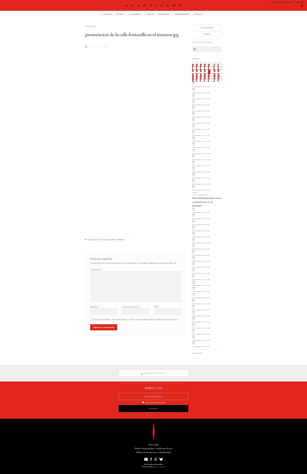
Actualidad (206, 27)
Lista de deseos (286, 2)
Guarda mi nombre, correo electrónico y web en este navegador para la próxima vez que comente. (135, 319)
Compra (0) (299, 2)
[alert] (207, 85)
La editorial (163, 14)
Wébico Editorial (160, 467)
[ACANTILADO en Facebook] (151, 459)
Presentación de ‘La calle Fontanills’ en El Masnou (107, 239)
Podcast (150, 14)
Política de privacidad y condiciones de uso (153, 448)
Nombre (94, 306)
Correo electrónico (131, 306)
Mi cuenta (275, 2)
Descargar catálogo (155, 373)
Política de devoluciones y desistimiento (153, 452)
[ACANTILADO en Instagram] (155, 459)
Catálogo (107, 14)
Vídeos (207, 34)
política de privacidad (158, 402)
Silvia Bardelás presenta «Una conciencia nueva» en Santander (206, 201)
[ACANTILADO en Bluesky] (161, 459)
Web (156, 306)
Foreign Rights (182, 14)
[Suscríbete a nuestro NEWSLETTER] (146, 459)
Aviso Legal (153, 444)
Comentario (96, 269)
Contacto (198, 14)
